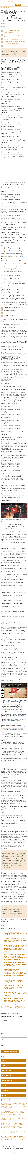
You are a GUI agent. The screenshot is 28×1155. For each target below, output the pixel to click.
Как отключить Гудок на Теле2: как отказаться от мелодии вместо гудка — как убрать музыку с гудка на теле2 (14, 1138)
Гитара (4, 1061)
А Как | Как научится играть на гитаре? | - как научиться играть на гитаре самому (15, 940)
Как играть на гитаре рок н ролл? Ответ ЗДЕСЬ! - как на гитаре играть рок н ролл (15, 994)
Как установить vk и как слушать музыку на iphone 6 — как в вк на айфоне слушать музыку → (21, 1007)
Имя (2, 1033)
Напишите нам (14, 1152)
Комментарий (4, 1020)
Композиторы (7, 1080)
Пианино (5, 1090)
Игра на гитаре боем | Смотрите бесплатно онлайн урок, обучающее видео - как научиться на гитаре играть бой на (15, 957)
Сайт (2, 1045)
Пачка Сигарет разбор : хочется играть (14, 46)
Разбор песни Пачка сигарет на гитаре (14, 39)
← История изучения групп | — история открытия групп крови (6, 1006)
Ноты (4, 1085)
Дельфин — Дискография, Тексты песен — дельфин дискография (14, 1132)
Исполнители (6, 1075)
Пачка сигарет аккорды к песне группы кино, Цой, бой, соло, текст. (14, 42)
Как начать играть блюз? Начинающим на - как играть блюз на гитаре (15, 933)
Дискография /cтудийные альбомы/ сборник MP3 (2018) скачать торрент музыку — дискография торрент (12, 1113)
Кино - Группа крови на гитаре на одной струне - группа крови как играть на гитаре (15, 964)
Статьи (4, 1095)
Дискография (6, 1070)
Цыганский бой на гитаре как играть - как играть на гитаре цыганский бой (13, 987)
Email (2, 1039)
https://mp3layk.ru (14, 1147)
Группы (4, 1065)
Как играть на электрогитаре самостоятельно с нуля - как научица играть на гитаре (13, 980)
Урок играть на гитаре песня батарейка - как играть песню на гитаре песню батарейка (14, 1000)
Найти (18, 4)
